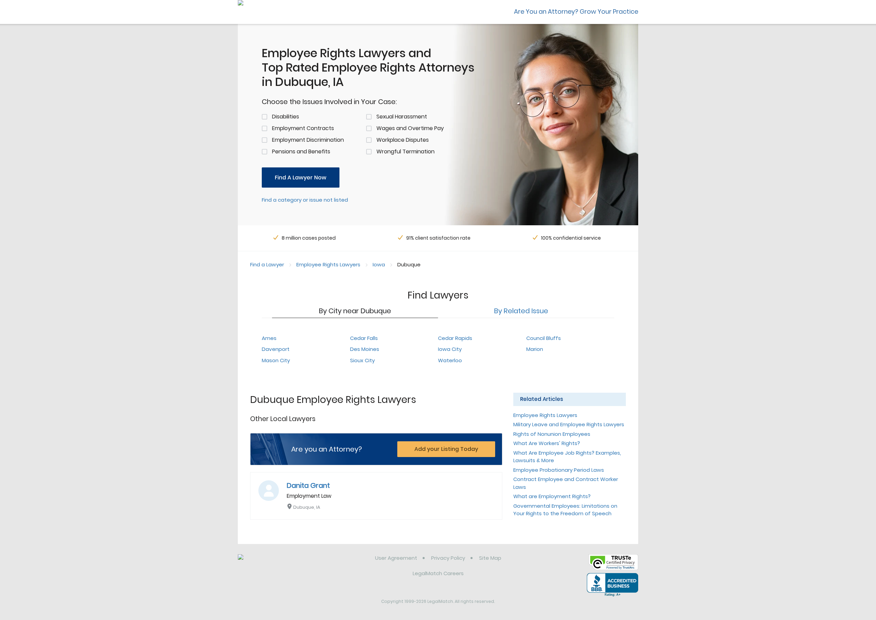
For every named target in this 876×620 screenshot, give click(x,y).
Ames (269, 338)
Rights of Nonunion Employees (551, 434)
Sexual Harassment (401, 117)
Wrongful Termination (405, 151)
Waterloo (450, 360)
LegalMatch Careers (438, 573)
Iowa (379, 264)
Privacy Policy (448, 557)
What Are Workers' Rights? (546, 443)
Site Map (490, 557)
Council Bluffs (543, 338)
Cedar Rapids (455, 338)
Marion (534, 349)
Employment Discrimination (308, 140)
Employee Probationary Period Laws (558, 469)
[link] (273, 563)
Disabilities (285, 117)
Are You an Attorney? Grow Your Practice (576, 11)
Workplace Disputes (402, 140)
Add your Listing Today (446, 449)
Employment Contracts (303, 128)
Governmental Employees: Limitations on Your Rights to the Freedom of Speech (565, 509)
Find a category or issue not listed (305, 199)
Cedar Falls (364, 338)
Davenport (275, 349)
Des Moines (364, 349)
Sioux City (362, 360)
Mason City (276, 360)
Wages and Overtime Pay (410, 128)
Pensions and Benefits (301, 151)
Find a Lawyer (267, 264)
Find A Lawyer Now (300, 177)
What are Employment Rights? (552, 496)
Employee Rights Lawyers (328, 264)
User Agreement (396, 557)
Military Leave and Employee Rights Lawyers (568, 424)
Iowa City (450, 349)
